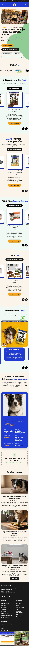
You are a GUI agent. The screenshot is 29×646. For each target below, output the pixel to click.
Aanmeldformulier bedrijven (8, 624)
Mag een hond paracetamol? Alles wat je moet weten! (14, 566)
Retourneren (19, 614)
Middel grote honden (6, 615)
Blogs (17, 605)
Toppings (3, 609)
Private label (4, 630)
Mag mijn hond (20, 607)
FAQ (17, 609)
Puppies (3, 611)
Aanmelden (7, 641)
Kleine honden (5, 613)
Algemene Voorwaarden (19, 612)
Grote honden (5, 617)
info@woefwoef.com (6, 589)
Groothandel (4, 626)
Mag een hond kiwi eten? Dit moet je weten (14, 532)
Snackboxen (4, 607)
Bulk (2, 628)
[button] (22, 4)
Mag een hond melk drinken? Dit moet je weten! (14, 497)
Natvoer (3, 605)
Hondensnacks (5, 603)
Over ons (18, 603)
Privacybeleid (19, 616)
